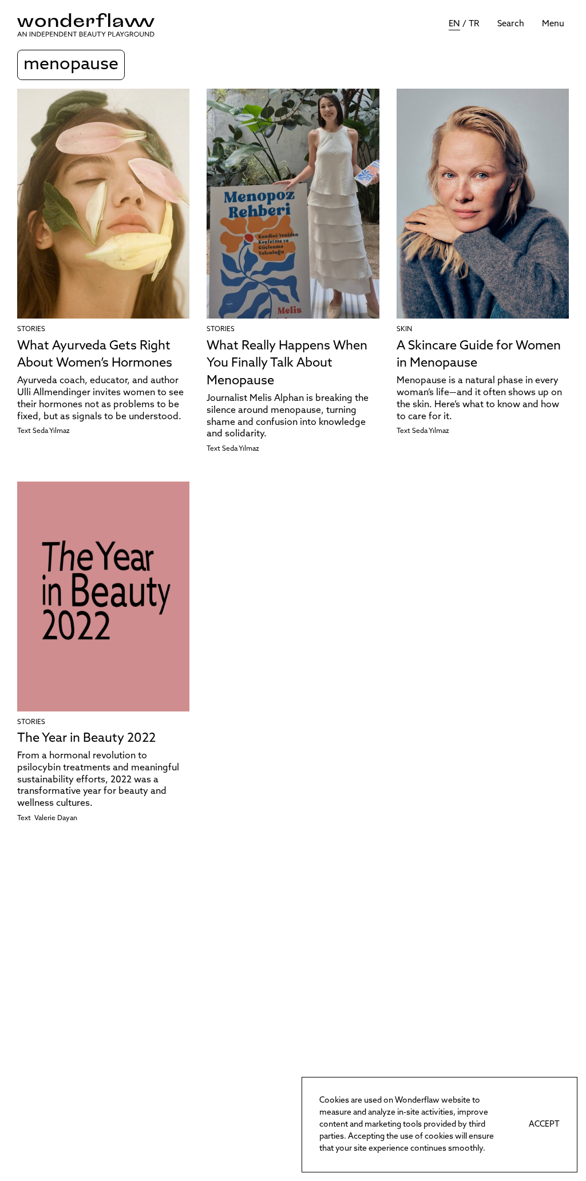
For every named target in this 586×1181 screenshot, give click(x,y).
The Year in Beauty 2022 (86, 738)
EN (454, 24)
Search (510, 24)
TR (474, 24)
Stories (31, 329)
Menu (553, 24)
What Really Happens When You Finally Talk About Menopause (287, 364)
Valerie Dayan (55, 818)
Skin (404, 329)
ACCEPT (544, 1124)
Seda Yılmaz (51, 431)
